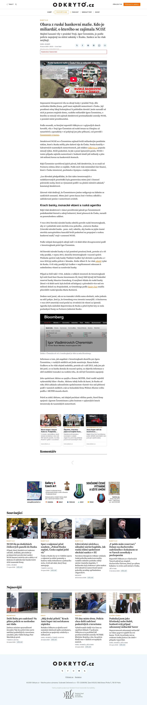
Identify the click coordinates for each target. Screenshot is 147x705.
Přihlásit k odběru (132, 4)
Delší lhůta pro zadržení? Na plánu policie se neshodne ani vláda (22, 621)
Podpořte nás (61, 12)
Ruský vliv (44, 20)
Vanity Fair (92, 286)
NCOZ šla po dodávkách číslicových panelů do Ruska (22, 545)
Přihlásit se (117, 4)
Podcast (75, 12)
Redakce (78, 575)
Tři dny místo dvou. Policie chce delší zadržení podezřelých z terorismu (89, 621)
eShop (97, 12)
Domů (49, 12)
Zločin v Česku (114, 615)
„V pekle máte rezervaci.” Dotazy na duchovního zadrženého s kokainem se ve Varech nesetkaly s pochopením (123, 549)
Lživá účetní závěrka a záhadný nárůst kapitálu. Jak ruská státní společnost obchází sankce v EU (90, 548)
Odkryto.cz (93, 147)
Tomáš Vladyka (47, 568)
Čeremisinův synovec (49, 134)
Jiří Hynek (113, 568)
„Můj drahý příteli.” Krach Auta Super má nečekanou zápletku (55, 621)
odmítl (98, 261)
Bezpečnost (11, 615)
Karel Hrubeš (45, 44)
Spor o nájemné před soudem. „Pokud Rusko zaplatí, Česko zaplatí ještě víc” (55, 548)
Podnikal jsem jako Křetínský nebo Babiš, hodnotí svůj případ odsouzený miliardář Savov (123, 623)
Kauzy (43, 615)
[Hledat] (16, 4)
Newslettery (87, 12)
